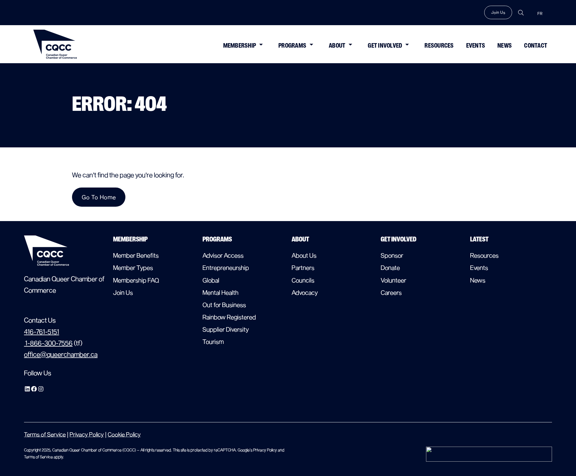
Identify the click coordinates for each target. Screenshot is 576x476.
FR (539, 13)
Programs (292, 45)
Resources (439, 45)
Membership (239, 45)
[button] (260, 44)
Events (475, 45)
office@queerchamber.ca (61, 354)
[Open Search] (520, 12)
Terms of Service (45, 434)
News (504, 45)
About (337, 45)
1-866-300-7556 (48, 343)
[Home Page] (55, 44)
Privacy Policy (87, 434)
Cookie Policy (124, 434)
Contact (535, 45)
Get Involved (385, 45)
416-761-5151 (41, 331)
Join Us (498, 12)
